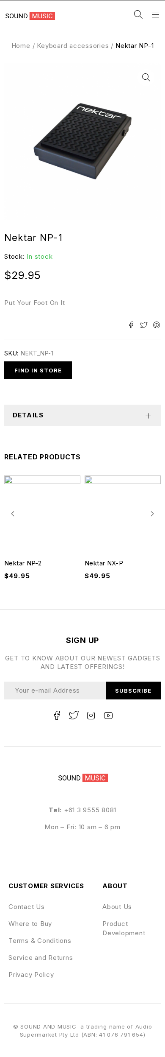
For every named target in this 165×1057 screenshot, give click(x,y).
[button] (146, 77)
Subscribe (133, 690)
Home (20, 46)
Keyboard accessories (73, 46)
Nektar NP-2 (22, 563)
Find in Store (38, 370)
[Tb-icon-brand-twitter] (74, 715)
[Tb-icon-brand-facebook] (56, 715)
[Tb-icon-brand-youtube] (108, 715)
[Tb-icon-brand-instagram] (90, 715)
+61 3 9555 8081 (90, 810)
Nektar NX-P (104, 563)
